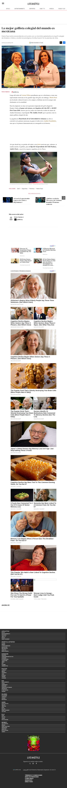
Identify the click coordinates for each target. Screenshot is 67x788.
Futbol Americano (6, 645)
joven (39, 144)
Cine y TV (42, 8)
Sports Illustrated (8, 642)
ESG (2, 663)
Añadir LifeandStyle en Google (37, 42)
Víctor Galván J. (19, 217)
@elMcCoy (16, 92)
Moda (3, 707)
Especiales (4, 699)
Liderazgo (4, 696)
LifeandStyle (5, 665)
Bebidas (3, 725)
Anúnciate (28, 780)
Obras (3, 661)
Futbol (3, 643)
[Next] (63, 198)
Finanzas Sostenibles (7, 687)
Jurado (3, 731)
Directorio (29, 781)
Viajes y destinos (6, 726)
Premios (31, 188)
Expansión (5, 654)
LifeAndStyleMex (37, 763)
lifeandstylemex (34, 763)
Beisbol (3, 644)
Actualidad (4, 695)
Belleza (3, 708)
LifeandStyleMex (30, 763)
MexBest (4, 722)
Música (52, 8)
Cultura (4, 711)
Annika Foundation (50, 121)
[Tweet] (61, 42)
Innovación (4, 688)
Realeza (3, 704)
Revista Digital (5, 651)
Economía (4, 657)
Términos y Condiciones (33, 775)
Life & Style (5, 631)
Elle (3, 714)
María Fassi (53, 97)
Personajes (4, 727)
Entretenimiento (20, 8)
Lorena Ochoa (26, 95)
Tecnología (4, 660)
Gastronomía (5, 723)
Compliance (29, 778)
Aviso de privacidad (32, 777)
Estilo (8, 8)
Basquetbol (4, 647)
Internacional (5, 659)
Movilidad (4, 686)
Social (3, 683)
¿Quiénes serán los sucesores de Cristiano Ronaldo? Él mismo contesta (54, 201)
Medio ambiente (5, 682)
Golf (18, 188)
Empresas (4, 655)
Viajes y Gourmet (6, 639)
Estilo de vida (5, 719)
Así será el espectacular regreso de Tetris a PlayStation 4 (21, 200)
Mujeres (4, 664)
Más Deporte (5, 648)
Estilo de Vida (5, 730)
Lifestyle (4, 649)
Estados (4, 675)
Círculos (4, 706)
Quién (3, 702)
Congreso (4, 672)
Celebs (3, 718)
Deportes (32, 8)
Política (4, 668)
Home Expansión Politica (7, 656)
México (3, 671)
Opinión (3, 676)
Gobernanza (4, 684)
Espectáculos (5, 703)
